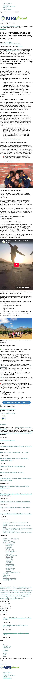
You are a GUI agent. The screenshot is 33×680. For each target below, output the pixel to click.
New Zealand (10, 564)
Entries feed (6, 645)
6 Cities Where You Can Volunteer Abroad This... (15, 501)
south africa (7, 409)
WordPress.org (6, 647)
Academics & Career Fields (11, 538)
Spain (8, 571)
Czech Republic (11, 551)
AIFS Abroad (8, 42)
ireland (21, 592)
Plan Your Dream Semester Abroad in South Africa (16, 402)
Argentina (9, 544)
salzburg (20, 594)
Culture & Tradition (9, 541)
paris (4, 594)
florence (15, 590)
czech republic (23, 588)
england (2, 590)
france (20, 590)
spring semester (7, 596)
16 (7, 606)
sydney (22, 598)
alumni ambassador (17, 587)
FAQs (5, 573)
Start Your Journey (7, 9)
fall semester (10, 590)
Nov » (5, 611)
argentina (22, 587)
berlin (6, 588)
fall (6, 590)
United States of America (13, 572)
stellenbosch (13, 409)
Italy (8, 562)
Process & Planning (9, 579)
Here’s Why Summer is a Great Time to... (13, 466)
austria (30, 587)
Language (6, 575)
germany (24, 590)
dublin (28, 588)
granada (28, 590)
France (9, 554)
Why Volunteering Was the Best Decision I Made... (16, 514)
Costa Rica (10, 550)
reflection (10, 594)
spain (28, 594)
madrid (1, 594)
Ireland (9, 561)
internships (17, 592)
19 (0, 608)
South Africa (16, 26)
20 (2, 608)
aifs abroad (6, 587)
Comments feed (7, 646)
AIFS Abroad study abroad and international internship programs (16, 432)
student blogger (21, 596)
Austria (9, 547)
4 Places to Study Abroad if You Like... (12, 472)
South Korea (10, 569)
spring (1, 595)
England (9, 552)
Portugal (9, 566)
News (5, 576)
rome (13, 594)
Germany (9, 557)
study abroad (10, 598)
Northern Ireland (11, 565)
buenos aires (10, 588)
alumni (10, 587)
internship (12, 592)
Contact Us (6, 5)
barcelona (2, 588)
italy (25, 592)
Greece (9, 558)
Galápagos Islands (11, 555)
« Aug (1, 611)
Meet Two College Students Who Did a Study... (15, 452)
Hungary (9, 559)
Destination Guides (8, 26)
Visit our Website (7, 3)
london (29, 592)
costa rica (17, 588)
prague (6, 594)
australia (27, 587)
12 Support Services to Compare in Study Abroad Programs (17, 528)
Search (16, 12)
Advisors (5, 7)
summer (18, 598)
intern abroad (4, 592)
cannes (13, 588)
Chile (8, 548)
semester (2, 409)
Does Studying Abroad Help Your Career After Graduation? (17, 532)
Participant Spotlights (9, 578)
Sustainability (7, 580)
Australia (9, 545)
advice (2, 587)
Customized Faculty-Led (9, 6)
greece (31, 590)
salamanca (16, 594)
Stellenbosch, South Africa (12, 50)
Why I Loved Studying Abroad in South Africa (15, 507)
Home (1, 26)
